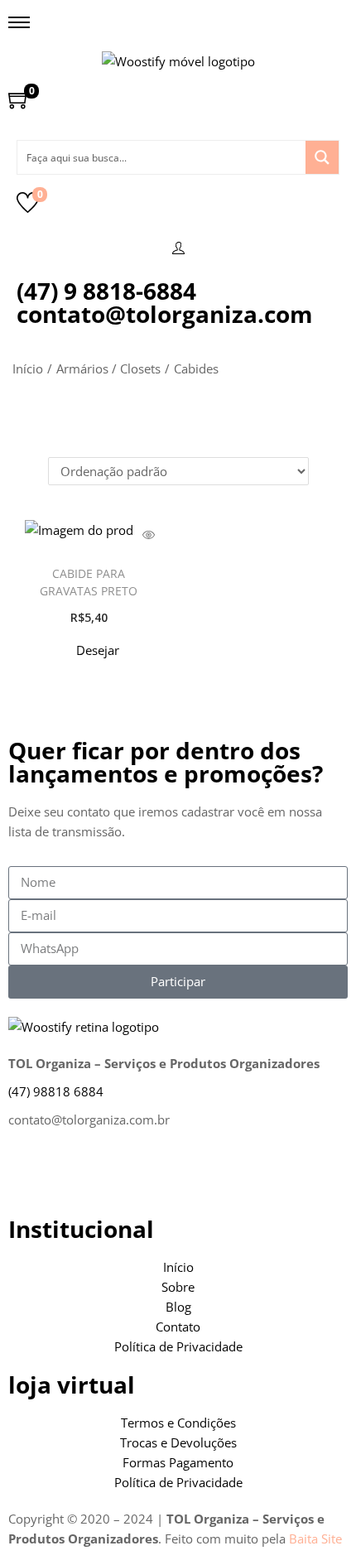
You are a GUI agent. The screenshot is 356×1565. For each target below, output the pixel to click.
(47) (55, 1091)
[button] (89, 650)
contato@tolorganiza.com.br (89, 1119)
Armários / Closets (108, 368)
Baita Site (315, 1538)
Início (27, 368)
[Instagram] (73, 1175)
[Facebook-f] (29, 1175)
